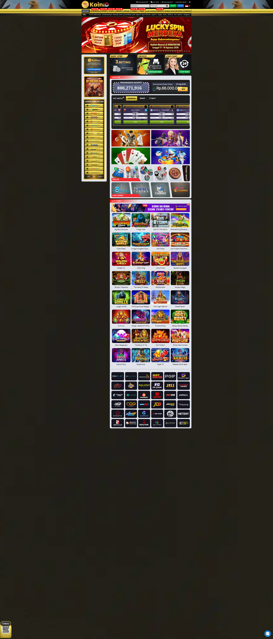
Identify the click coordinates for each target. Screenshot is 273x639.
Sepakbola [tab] (131, 98)
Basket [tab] (142, 98)
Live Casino (150, 11)
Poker (134, 11)
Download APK (143, 2)
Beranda (85, 11)
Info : (85, 14)
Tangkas (160, 11)
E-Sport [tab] (153, 98)
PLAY (127, 122)
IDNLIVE (119, 11)
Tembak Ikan (169, 11)
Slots (111, 11)
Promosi (187, 11)
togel (141, 11)
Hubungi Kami (168, 2)
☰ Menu (5, 624)
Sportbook (94, 11)
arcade (126, 11)
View (183, 87)
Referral (179, 11)
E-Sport (104, 11)
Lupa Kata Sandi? (181, 2)
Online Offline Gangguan (95, 176)
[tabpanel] (152, 114)
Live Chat (155, 2)
